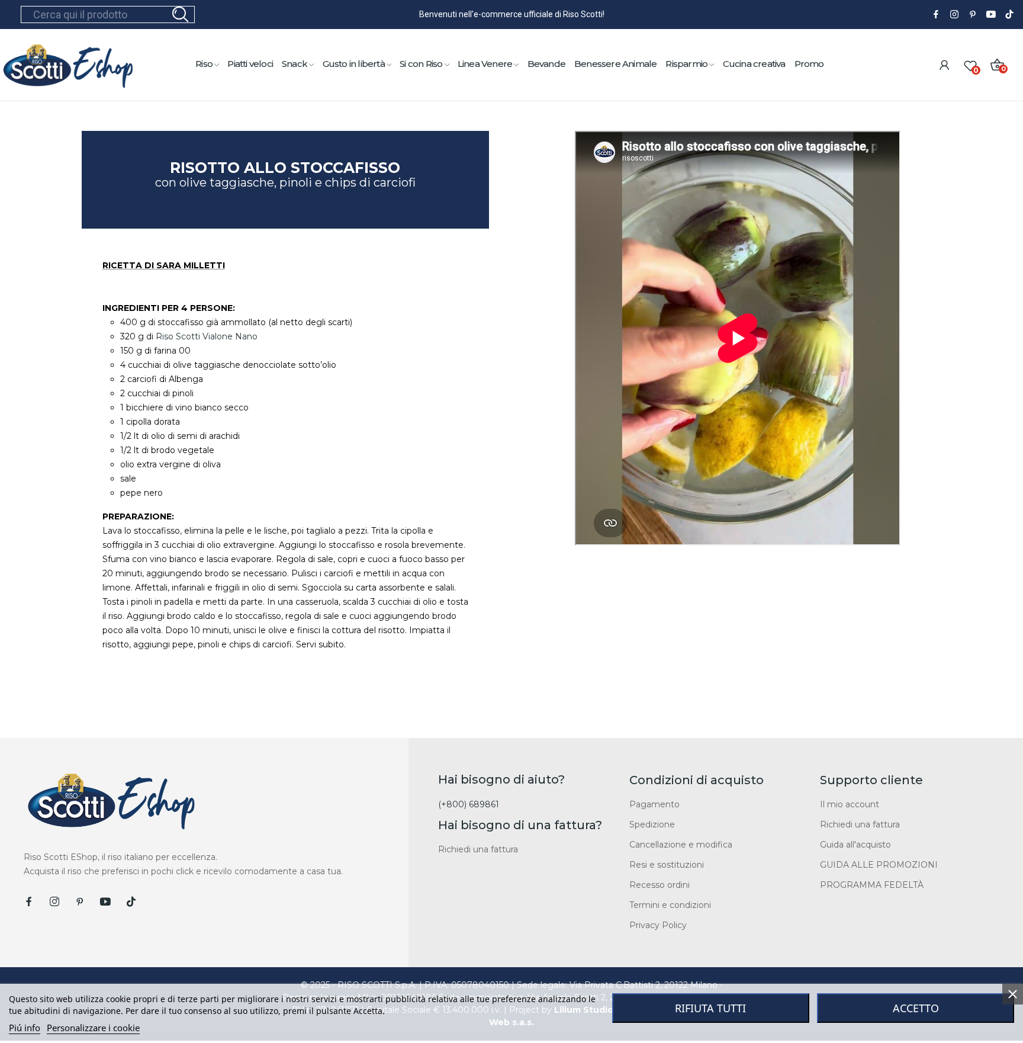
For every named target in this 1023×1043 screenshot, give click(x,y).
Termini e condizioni (670, 905)
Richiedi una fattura (478, 849)
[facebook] (936, 14)
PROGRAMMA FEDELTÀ (872, 885)
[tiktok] (1009, 14)
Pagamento (654, 804)
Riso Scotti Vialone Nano (207, 336)
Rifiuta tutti (710, 1008)
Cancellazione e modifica (680, 844)
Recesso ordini (659, 885)
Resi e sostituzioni (666, 864)
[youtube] (991, 14)
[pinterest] (972, 14)
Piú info (24, 1028)
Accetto (916, 1008)
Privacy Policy (658, 925)
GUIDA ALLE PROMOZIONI (879, 864)
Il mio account (849, 804)
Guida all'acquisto (855, 844)
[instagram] (954, 14)
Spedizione (652, 824)
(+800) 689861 (468, 804)
